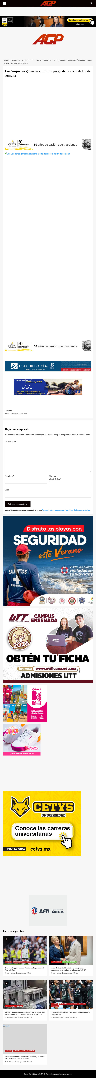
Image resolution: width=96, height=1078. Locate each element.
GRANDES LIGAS (19, 1050)
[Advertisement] (48, 106)
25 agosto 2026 (68, 1017)
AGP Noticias (11, 973)
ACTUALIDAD (56, 962)
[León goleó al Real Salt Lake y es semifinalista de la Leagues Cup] (71, 994)
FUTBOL (8, 962)
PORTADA (36, 962)
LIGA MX (82, 1003)
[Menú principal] (5, 3)
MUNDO (19, 1006)
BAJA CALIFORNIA (69, 962)
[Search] (91, 3)
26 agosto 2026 (22, 973)
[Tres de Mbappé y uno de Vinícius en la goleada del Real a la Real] (25, 950)
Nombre (9, 476)
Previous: (16, 411)
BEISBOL (9, 1050)
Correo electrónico (55, 477)
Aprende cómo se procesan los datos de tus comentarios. (66, 510)
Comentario (11, 441)
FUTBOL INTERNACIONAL (22, 962)
